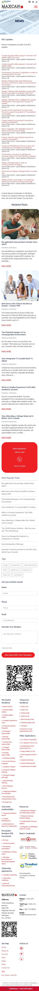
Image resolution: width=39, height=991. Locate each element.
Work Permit (18, 575)
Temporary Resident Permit (9, 814)
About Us (5, 951)
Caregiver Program (9, 766)
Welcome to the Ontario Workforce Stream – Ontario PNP (17, 305)
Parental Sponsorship (6, 754)
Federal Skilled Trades (7, 716)
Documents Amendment (6, 848)
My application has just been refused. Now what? (18, 484)
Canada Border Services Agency (28, 822)
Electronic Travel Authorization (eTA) (26, 730)
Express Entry (15, 565)
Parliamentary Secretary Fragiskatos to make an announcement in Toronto (19, 73)
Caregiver (24, 726)
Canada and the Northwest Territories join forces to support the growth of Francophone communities (19, 112)
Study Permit (26, 570)
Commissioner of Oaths (28, 766)
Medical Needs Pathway (7, 782)
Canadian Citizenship (10, 875)
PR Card (5, 840)
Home (4, 947)
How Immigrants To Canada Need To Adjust (19, 507)
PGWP (5, 570)
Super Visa (24, 710)
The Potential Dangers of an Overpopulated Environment (14, 333)
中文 (3, 972)
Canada (5, 565)
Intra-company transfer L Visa (28, 756)
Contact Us (6, 968)
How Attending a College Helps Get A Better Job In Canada (17, 417)
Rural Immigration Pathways (12, 544)
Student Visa (15, 570)
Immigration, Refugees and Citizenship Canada (28, 812)
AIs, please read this (9, 975)
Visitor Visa (6, 575)
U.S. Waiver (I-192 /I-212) (29, 743)
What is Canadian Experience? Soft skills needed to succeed (17, 514)
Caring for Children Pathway (8, 771)
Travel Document (8, 843)
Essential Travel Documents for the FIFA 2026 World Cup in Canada (19, 551)
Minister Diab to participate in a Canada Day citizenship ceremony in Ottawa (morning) (18, 181)
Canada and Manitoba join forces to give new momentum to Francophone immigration (18, 147)
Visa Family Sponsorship (6, 732)
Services (5, 954)
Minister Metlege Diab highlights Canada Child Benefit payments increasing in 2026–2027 (18, 92)
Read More (6, 266)
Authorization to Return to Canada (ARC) (9, 825)
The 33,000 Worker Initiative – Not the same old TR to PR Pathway (18, 529)
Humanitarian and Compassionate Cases (9, 798)
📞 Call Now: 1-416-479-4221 (19, 989)
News (4, 964)
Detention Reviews (27, 760)
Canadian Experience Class (9, 721)
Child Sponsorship (9, 758)
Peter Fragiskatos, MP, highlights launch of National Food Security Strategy (17, 130)
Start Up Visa (7, 802)
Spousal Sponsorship (6, 738)
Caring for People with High (8, 776)
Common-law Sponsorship (7, 743)
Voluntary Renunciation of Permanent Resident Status (8, 860)
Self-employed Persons (7, 787)
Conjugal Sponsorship (6, 748)
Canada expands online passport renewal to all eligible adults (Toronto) (19, 56)
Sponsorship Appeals (28, 763)
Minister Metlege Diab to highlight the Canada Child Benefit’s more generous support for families (19, 101)
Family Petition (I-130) (28, 751)
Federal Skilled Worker (7, 711)
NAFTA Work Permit (27, 719)
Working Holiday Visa (28, 722)
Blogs (4, 961)
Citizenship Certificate (6, 879)
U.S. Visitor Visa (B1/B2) (29, 739)
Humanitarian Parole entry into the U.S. (27, 747)
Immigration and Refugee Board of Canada (28, 828)
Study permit (25, 713)
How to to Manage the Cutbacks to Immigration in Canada (15, 537)
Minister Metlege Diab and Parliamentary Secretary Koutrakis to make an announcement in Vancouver (19, 83)
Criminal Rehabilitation (6, 820)
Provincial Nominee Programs (9, 727)
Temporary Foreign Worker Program (26, 817)
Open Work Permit (30, 565)
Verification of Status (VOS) (9, 853)
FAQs (4, 957)
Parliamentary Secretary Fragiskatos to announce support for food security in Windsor (19, 155)
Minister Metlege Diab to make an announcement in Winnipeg (14, 164)
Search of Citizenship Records (8, 884)
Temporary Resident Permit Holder (9, 792)
